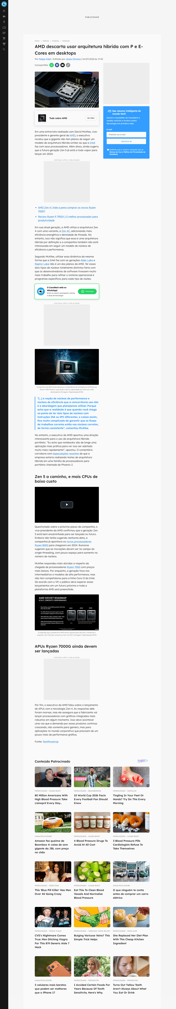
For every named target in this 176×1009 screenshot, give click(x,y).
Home (37, 41)
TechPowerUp (50, 741)
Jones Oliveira (73, 59)
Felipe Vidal (45, 59)
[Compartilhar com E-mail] (62, 65)
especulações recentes (66, 453)
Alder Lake (87, 260)
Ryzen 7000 (73, 567)
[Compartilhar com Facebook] (57, 65)
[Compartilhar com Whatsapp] (51, 65)
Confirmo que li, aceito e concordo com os (127, 152)
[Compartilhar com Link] (68, 65)
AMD (72, 135)
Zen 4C (66, 231)
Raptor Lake (42, 264)
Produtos (55, 41)
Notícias (46, 41)
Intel (92, 142)
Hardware (66, 41)
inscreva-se (126, 141)
